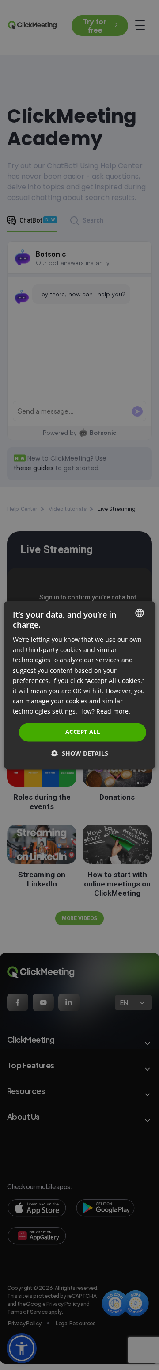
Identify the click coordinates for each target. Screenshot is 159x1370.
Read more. (113, 711)
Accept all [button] (82, 732)
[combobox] (139, 612)
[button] (79, 753)
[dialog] (79, 685)
